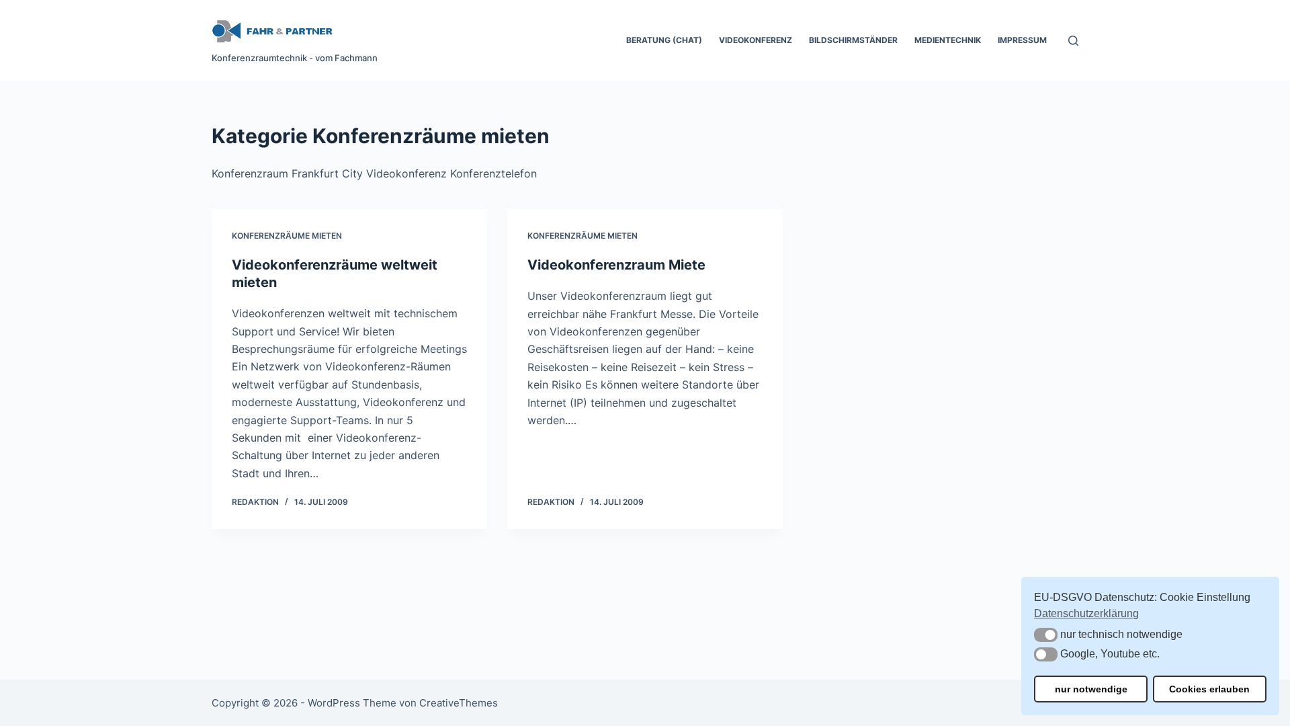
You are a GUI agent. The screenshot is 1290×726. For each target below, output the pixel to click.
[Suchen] (1073, 41)
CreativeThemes (458, 702)
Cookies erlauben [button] (1209, 689)
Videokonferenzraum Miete (616, 265)
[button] (1046, 635)
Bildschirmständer (853, 40)
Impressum (1022, 40)
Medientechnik (947, 40)
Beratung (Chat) (664, 40)
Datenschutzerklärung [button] (1086, 613)
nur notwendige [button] (1091, 689)
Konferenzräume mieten (287, 236)
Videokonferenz (755, 40)
